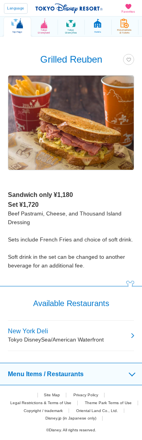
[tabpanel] (71, 126)
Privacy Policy (85, 395)
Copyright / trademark (43, 410)
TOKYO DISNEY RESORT (69, 8)
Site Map (52, 395)
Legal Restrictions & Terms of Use (40, 403)
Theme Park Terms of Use (108, 403)
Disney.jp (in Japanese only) (70, 418)
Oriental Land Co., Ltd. (97, 410)
